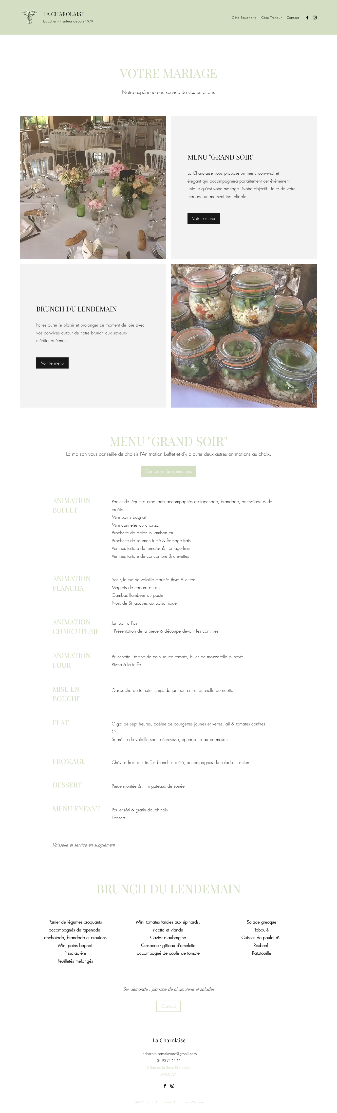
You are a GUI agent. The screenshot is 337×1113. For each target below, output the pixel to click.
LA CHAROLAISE (63, 14)
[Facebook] (307, 17)
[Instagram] (314, 17)
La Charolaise (169, 1040)
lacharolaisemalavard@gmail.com (169, 1053)
